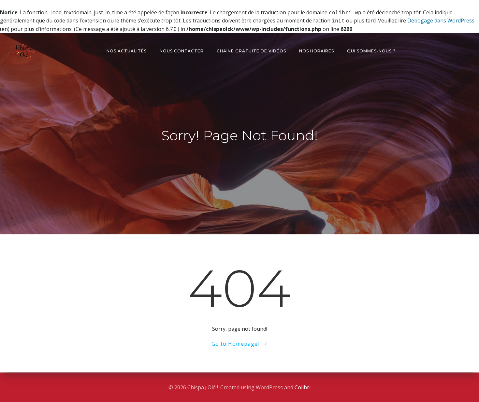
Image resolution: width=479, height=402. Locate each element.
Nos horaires (316, 51)
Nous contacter (182, 51)
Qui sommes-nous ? (371, 51)
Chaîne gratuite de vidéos (251, 51)
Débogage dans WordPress (440, 20)
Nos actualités (127, 51)
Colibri (303, 387)
